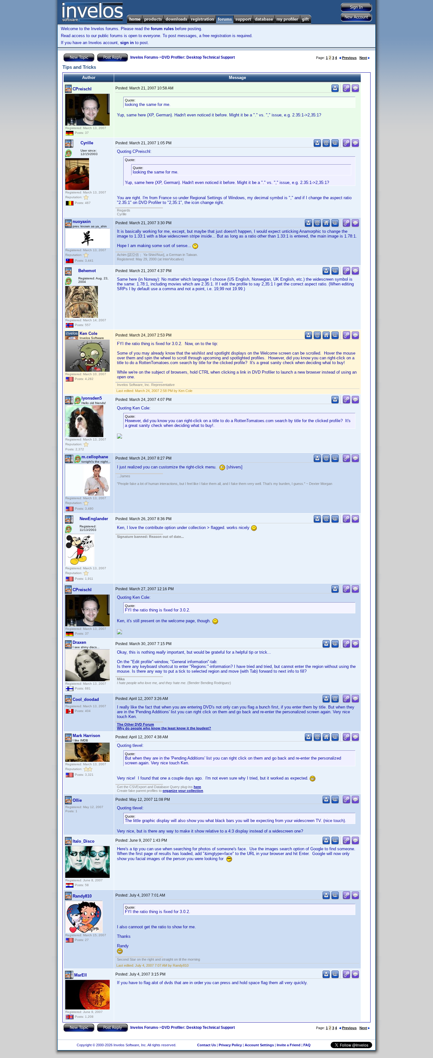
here (197, 787)
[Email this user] (326, 145)
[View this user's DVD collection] (335, 145)
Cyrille (87, 142)
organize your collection (183, 791)
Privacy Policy (230, 1045)
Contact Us (206, 1045)
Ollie (77, 800)
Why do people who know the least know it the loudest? (164, 728)
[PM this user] (335, 90)
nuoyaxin (82, 221)
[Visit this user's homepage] (326, 225)
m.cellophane (94, 456)
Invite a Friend (289, 1045)
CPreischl (82, 89)
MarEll (80, 975)
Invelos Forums (144, 57)
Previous (349, 58)
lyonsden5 (91, 398)
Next (363, 58)
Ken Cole (88, 333)
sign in (127, 42)
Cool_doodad (86, 699)
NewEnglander (94, 518)
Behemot (87, 270)
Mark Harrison (86, 735)
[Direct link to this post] (346, 90)
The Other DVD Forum (135, 724)
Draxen (79, 642)
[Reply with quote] (355, 90)
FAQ (307, 1045)
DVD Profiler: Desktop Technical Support (198, 57)
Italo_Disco (83, 841)
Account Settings (259, 1045)
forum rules (162, 28)
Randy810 (82, 896)
